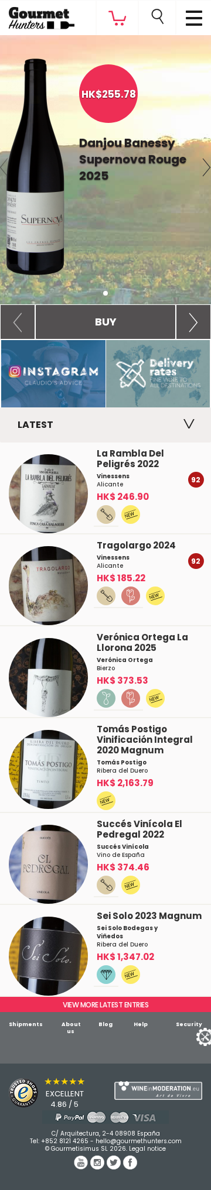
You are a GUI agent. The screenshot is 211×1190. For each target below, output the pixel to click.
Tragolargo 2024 (136, 545)
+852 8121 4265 (65, 1141)
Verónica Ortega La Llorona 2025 (142, 642)
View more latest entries (105, 1005)
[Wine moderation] (158, 1090)
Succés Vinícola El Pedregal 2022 (139, 829)
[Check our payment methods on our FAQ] (105, 1117)
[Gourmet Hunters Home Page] (37, 15)
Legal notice (147, 1148)
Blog (105, 1024)
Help (141, 1024)
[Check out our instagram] (98, 1166)
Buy (106, 321)
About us (71, 1028)
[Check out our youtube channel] (82, 1166)
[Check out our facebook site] (130, 1166)
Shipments (26, 1024)
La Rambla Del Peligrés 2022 (130, 458)
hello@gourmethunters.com (139, 1141)
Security (189, 1024)
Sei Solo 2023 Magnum (149, 916)
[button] (17, 321)
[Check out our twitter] (115, 1166)
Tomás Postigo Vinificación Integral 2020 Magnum (145, 739)
